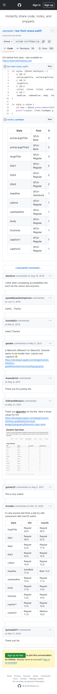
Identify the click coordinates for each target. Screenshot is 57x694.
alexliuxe (10, 276)
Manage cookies (36, 679)
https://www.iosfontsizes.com (17, 60)
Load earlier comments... (28, 267)
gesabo (9, 343)
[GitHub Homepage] (19, 686)
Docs (15, 679)
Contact (23, 679)
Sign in (37, 5)
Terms (9, 676)
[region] (28, 92)
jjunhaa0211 (12, 629)
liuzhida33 (11, 320)
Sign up (48, 5)
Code (10, 48)
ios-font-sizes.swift (28, 30)
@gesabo (21, 411)
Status (35, 676)
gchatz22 (11, 487)
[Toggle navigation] (4, 5)
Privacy (17, 676)
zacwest (7, 30)
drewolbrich (12, 378)
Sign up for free (15, 655)
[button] (43, 41)
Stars (47, 48)
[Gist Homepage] (19, 5)
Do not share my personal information (28, 681)
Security (26, 676)
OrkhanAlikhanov (15, 401)
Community (45, 676)
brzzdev (10, 506)
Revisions (27, 48)
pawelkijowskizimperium (19, 298)
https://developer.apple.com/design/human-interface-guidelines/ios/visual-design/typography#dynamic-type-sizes (27, 421)
